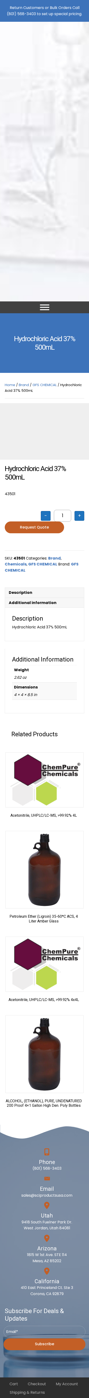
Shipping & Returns (27, 1392)
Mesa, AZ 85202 (47, 1261)
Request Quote (34, 527)
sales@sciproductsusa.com (46, 1195)
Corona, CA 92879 (47, 1294)
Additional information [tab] (32, 602)
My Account (67, 1384)
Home (10, 385)
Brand (24, 385)
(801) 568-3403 (21, 14)
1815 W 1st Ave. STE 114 (47, 1254)
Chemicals (16, 564)
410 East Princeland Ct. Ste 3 (47, 1287)
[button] (44, 1344)
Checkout (37, 1384)
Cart (13, 1384)
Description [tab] (20, 592)
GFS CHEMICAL (45, 385)
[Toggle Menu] (44, 307)
